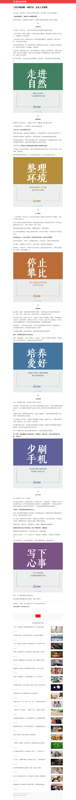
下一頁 (38, 615)
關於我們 (14, 795)
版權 (25, 795)
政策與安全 (18, 795)
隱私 (23, 795)
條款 (21, 795)
